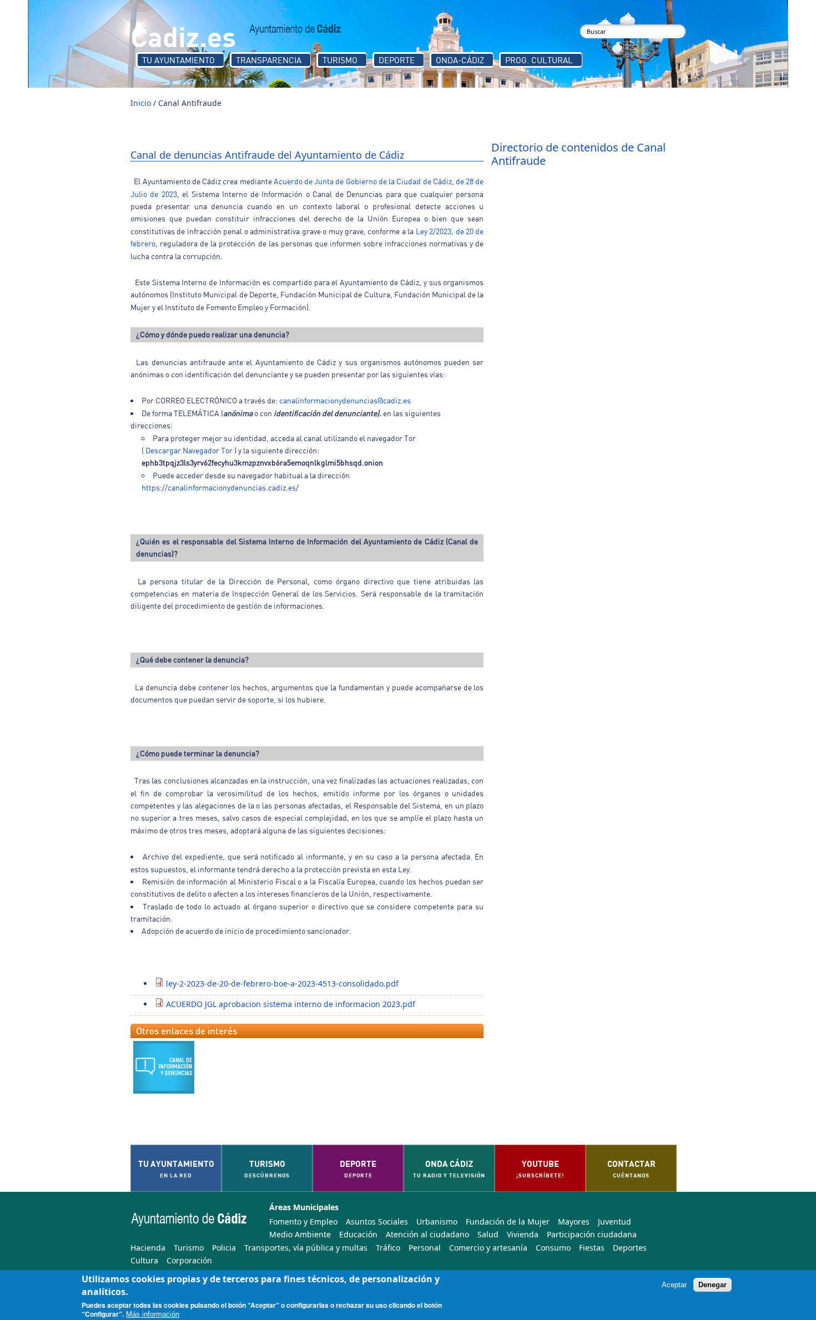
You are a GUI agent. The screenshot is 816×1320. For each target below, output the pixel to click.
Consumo (553, 1247)
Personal (425, 1247)
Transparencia (268, 60)
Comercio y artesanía (488, 1247)
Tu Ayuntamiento (178, 60)
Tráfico (388, 1247)
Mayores (574, 1221)
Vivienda (522, 1234)
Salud (487, 1234)
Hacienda (147, 1247)
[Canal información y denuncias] (163, 1067)
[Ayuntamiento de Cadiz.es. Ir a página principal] (295, 29)
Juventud (614, 1221)
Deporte (397, 60)
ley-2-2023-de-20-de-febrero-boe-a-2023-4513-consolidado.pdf (282, 983)
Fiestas (592, 1247)
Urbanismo (436, 1221)
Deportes (630, 1247)
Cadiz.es (183, 36)
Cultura (144, 1260)
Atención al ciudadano (427, 1234)
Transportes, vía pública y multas (305, 1247)
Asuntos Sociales (377, 1221)
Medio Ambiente (300, 1234)
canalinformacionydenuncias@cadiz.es (345, 400)
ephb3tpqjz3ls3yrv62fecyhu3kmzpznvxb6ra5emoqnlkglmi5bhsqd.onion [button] (262, 462)
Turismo (340, 60)
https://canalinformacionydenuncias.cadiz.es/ (220, 487)
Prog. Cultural (539, 60)
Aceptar (674, 1285)
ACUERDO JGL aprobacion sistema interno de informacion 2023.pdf (290, 1004)
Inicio (140, 103)
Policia (224, 1247)
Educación (358, 1234)
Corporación (189, 1260)
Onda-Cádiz (460, 60)
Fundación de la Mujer (508, 1221)
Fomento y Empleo (303, 1221)
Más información (152, 1315)
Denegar (712, 1285)
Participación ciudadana (592, 1234)
